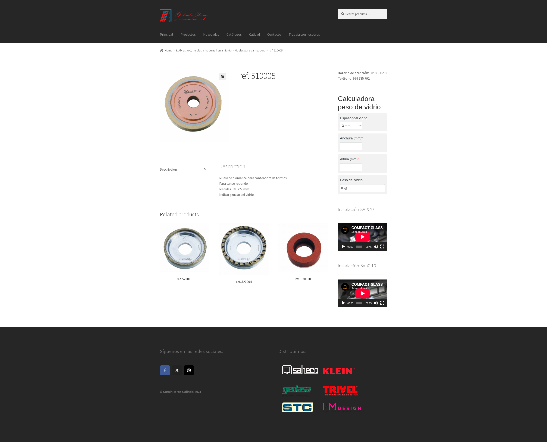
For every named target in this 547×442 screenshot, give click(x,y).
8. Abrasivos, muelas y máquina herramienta (204, 50)
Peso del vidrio (351, 180)
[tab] (184, 169)
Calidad (254, 34)
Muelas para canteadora (250, 50)
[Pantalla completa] (382, 246)
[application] (362, 237)
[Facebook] (165, 370)
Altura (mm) (349, 159)
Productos (188, 34)
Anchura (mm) (351, 138)
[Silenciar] (376, 246)
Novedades (211, 34)
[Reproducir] (343, 246)
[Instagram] (189, 370)
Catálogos (234, 34)
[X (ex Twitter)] (177, 370)
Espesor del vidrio (353, 118)
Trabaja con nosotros (304, 34)
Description (168, 169)
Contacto (274, 34)
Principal (166, 34)
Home (168, 50)
